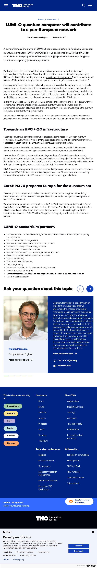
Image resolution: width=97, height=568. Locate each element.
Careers (11, 443)
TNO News (43, 441)
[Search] (83, 5)
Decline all (78, 551)
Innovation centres (75, 477)
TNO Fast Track (73, 466)
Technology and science (48, 449)
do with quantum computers (59, 77)
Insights (42, 418)
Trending (42, 435)
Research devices (46, 460)
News (41, 401)
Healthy (11, 414)
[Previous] (80, 288)
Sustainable (13, 406)
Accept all (79, 546)
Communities (73, 429)
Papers (42, 429)
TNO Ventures (73, 472)
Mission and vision (75, 407)
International (73, 483)
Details (6, 560)
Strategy (71, 412)
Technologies (44, 466)
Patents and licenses (48, 480)
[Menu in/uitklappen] (6, 5)
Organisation (73, 401)
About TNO (70, 396)
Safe (9, 421)
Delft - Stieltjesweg (67, 361)
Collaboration (71, 449)
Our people (72, 418)
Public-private (73, 460)
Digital (10, 428)
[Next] (89, 288)
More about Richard (19, 360)
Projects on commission (78, 455)
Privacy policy (18, 560)
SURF (27, 102)
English (6, 532)
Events (42, 407)
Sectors (11, 436)
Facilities (42, 455)
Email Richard (64, 366)
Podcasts (43, 424)
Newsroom (41, 396)
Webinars (43, 412)
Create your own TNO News (82, 501)
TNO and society (74, 424)
